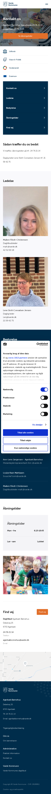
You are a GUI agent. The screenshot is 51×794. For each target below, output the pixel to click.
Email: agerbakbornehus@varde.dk (17, 719)
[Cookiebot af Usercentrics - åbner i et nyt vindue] (36, 344)
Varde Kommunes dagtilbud (14, 771)
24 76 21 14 (8, 632)
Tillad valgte (25, 440)
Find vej (42, 612)
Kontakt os (7, 758)
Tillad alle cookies (25, 432)
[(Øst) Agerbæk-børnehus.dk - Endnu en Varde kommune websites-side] (10, 4)
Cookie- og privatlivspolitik (13, 789)
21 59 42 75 (8, 320)
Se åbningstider (26, 36)
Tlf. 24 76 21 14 (9, 714)
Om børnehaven (10, 741)
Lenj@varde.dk (9, 317)
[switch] (44, 398)
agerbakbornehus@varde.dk (16, 640)
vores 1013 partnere (18, 357)
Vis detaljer (37, 424)
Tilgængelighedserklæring (13, 728)
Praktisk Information (11, 753)
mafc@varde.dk (10, 246)
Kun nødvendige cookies (25, 448)
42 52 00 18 (8, 250)
